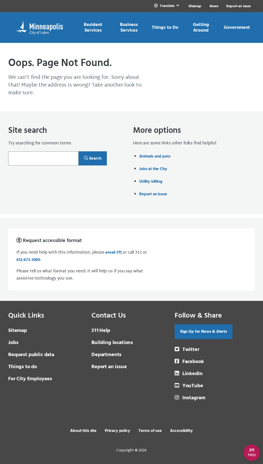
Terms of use (150, 431)
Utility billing (150, 181)
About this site (83, 431)
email (113, 252)
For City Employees (30, 379)
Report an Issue (238, 6)
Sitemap (195, 6)
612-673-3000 (28, 260)
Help (100, 331)
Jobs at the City (153, 169)
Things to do (22, 367)
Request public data (31, 355)
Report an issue (153, 194)
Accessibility (181, 431)
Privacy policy (117, 431)
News (214, 6)
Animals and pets (154, 156)
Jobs (13, 343)
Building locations (112, 343)
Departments (106, 355)
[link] (167, 6)
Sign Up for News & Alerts (203, 331)
